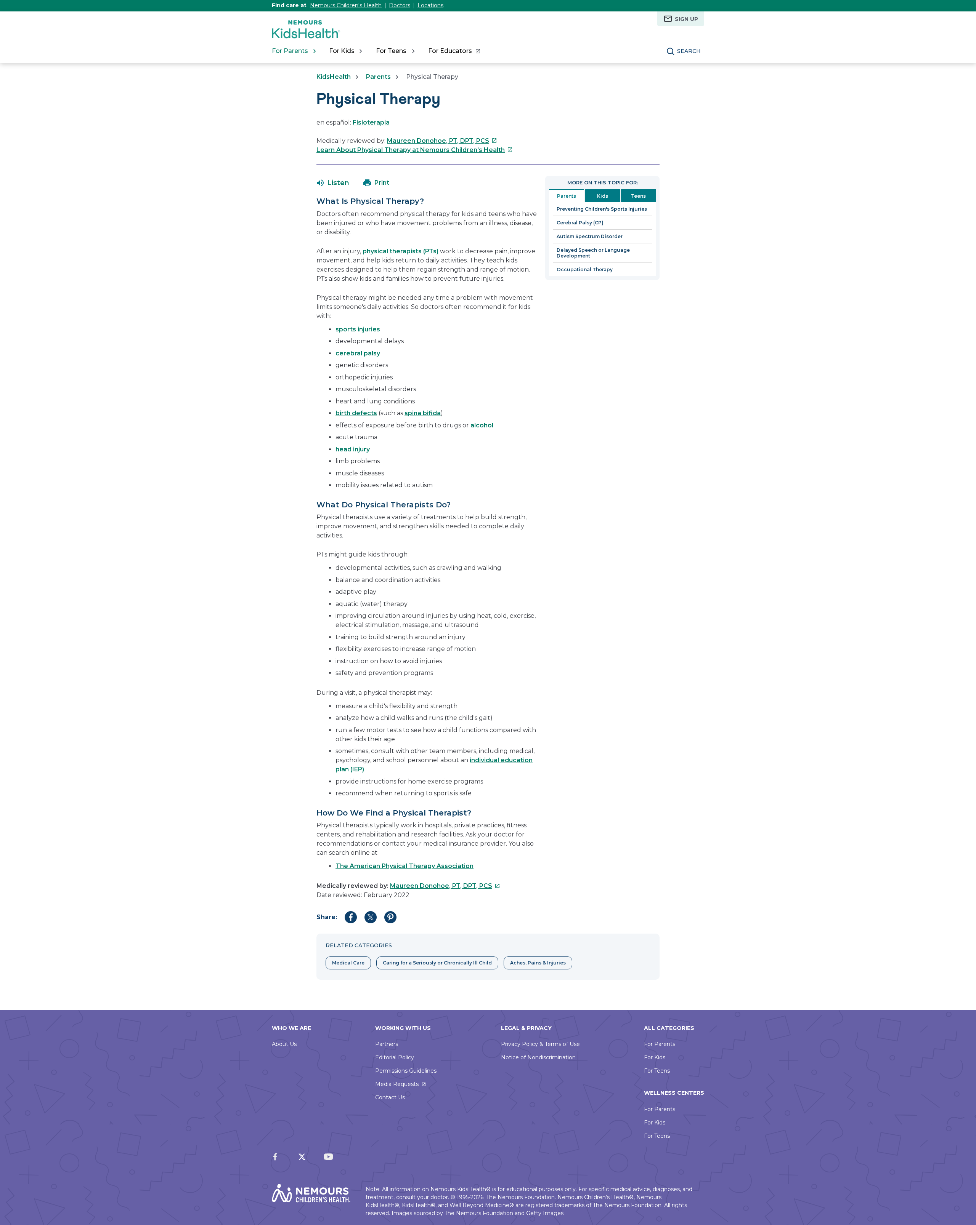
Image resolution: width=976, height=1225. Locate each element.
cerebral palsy (358, 353)
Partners (386, 1044)
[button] (333, 183)
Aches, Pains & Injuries (538, 963)
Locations (430, 5)
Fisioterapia (371, 122)
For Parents (659, 1044)
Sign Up (686, 19)
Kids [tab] (602, 196)
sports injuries (358, 329)
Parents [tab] (566, 196)
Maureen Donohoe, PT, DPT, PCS (442, 140)
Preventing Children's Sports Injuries (602, 209)
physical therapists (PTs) (400, 251)
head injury (353, 449)
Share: (326, 917)
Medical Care (348, 963)
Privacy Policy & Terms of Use (540, 1044)
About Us (284, 1044)
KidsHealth (333, 76)
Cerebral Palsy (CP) (580, 222)
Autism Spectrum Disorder (590, 236)
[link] (454, 51)
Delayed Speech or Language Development (593, 253)
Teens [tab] (638, 196)
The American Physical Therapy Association (405, 866)
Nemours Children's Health (346, 5)
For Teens (657, 1070)
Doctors (399, 5)
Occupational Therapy (585, 269)
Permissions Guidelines (406, 1070)
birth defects (356, 413)
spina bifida (423, 413)
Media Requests (397, 1084)
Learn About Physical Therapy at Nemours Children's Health (414, 150)
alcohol (481, 425)
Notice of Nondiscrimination (538, 1057)
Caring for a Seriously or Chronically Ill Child (437, 963)
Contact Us (390, 1097)
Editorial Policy (394, 1057)
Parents (378, 76)
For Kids (654, 1057)
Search (689, 51)
